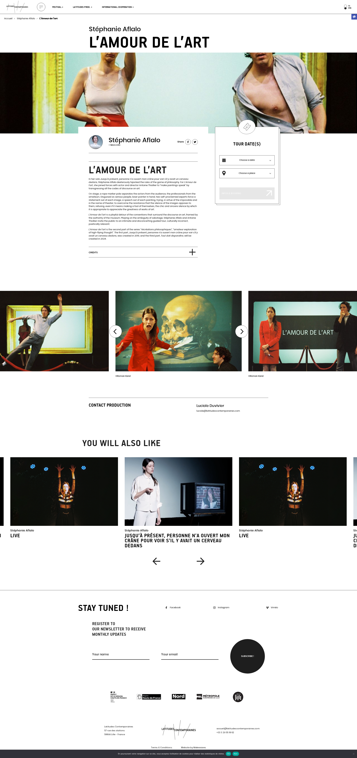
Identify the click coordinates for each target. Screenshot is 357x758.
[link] (354, 17)
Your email (169, 654)
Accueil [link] (8, 18)
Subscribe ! (247, 656)
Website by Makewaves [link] (193, 748)
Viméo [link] (274, 607)
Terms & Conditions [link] (161, 748)
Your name (100, 654)
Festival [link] (57, 7)
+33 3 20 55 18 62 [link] (225, 733)
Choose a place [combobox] (247, 173)
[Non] (353, 753)
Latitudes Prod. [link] (82, 7)
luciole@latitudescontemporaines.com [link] (218, 411)
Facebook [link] (174, 607)
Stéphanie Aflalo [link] (26, 18)
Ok (228, 754)
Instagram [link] (223, 607)
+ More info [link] (114, 145)
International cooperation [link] (117, 7)
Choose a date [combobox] (247, 160)
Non (236, 754)
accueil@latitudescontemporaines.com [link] (238, 729)
